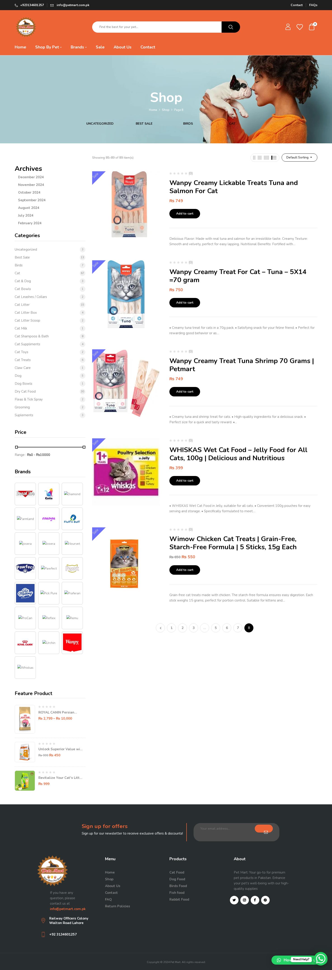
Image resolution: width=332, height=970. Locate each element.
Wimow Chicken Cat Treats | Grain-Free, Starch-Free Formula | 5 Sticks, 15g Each (233, 543)
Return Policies (117, 906)
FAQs (313, 5)
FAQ (108, 899)
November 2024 (31, 185)
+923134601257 (32, 5)
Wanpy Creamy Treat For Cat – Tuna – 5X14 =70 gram (237, 276)
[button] (312, 27)
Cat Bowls (23, 289)
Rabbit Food (179, 899)
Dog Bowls (23, 383)
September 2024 (32, 200)
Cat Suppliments (27, 344)
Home (153, 110)
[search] (231, 27)
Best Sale (144, 124)
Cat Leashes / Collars (31, 297)
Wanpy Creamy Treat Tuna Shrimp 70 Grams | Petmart (241, 365)
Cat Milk (21, 328)
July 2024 (25, 215)
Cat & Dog (23, 281)
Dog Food (177, 879)
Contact (297, 5)
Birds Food (178, 886)
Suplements (24, 415)
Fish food (177, 892)
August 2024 (28, 208)
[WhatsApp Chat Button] (320, 958)
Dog (18, 375)
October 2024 (29, 192)
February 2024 (30, 223)
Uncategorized (100, 124)
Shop (165, 110)
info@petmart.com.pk (72, 5)
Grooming (22, 407)
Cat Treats (23, 360)
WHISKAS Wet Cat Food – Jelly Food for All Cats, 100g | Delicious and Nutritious (238, 454)
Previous (160, 627)
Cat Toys (21, 352)
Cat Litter (22, 304)
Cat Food (176, 872)
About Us (112, 886)
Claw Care (23, 368)
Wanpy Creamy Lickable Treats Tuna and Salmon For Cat (233, 187)
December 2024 (31, 177)
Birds (188, 124)
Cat (232, 124)
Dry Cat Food (25, 391)
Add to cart (184, 213)
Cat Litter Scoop (27, 320)
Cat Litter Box (26, 312)
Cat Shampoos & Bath (32, 336)
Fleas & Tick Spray (29, 399)
